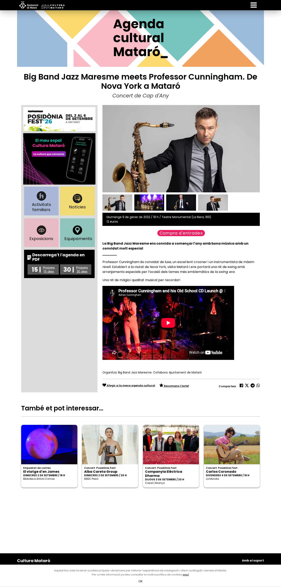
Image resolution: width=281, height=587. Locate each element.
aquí (186, 575)
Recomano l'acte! (176, 386)
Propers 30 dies (82, 269)
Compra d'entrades (181, 233)
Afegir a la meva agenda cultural (130, 385)
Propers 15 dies (49, 269)
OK (140, 581)
